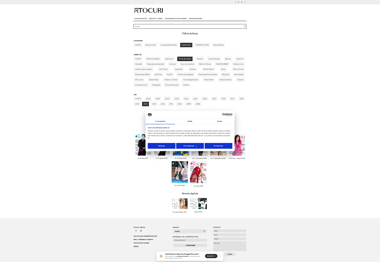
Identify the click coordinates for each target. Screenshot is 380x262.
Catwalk (138, 64)
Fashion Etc (141, 19)
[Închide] (220, 256)
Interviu (193, 69)
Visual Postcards (171, 85)
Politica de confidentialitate (145, 236)
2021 (195, 99)
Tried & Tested (225, 80)
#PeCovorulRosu (153, 59)
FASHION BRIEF (222, 64)
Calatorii (239, 59)
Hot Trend (163, 69)
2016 (241, 99)
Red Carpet (238, 74)
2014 (145, 104)
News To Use (238, 69)
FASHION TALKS (202, 45)
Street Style (153, 80)
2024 (167, 99)
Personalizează (189, 146)
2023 (177, 99)
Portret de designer (185, 74)
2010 (180, 104)
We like (186, 85)
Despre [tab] (219, 121)
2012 (163, 104)
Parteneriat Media (142, 74)
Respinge (161, 146)
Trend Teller (208, 80)
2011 (171, 104)
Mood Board (195, 19)
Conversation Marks (176, 19)
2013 (154, 104)
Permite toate (218, 146)
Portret (170, 74)
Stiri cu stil (139, 80)
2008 (198, 104)
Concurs (172, 64)
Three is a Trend (170, 80)
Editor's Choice (205, 64)
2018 (223, 99)
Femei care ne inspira (143, 69)
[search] (244, 26)
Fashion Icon (238, 64)
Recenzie (225, 74)
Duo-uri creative (187, 64)
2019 (214, 99)
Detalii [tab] (190, 121)
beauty (228, 59)
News (223, 69)
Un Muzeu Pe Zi (141, 85)
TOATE (138, 45)
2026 (148, 99)
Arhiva (136, 246)
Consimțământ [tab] (160, 121)
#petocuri (169, 59)
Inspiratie (178, 69)
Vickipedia (156, 85)
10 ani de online (185, 59)
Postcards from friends (208, 74)
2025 (158, 99)
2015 (137, 104)
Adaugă (210, 256)
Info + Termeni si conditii (143, 239)
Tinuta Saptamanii (190, 80)
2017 (232, 99)
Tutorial (240, 80)
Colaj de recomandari (155, 64)
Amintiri (200, 59)
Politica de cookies (141, 243)
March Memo (208, 69)
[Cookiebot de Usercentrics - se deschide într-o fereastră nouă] (223, 114)
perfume (158, 74)
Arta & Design (214, 59)
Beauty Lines (156, 19)
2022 (186, 99)
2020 (205, 99)
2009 (188, 104)
